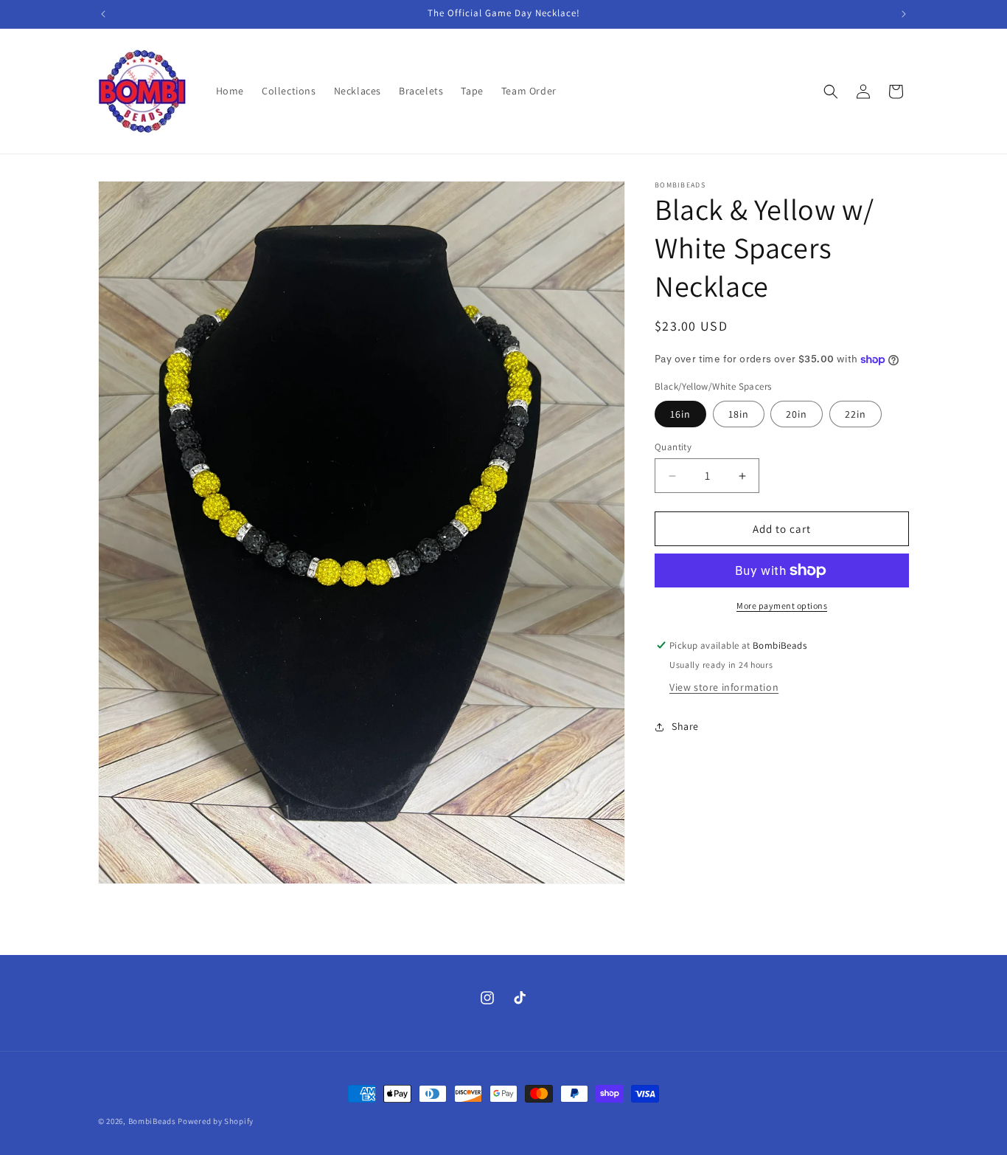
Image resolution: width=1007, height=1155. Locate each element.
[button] (831, 91)
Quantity (673, 447)
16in (680, 414)
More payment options (781, 605)
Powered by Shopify (216, 1121)
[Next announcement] (904, 14)
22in (855, 414)
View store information (723, 687)
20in (796, 414)
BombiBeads (152, 1121)
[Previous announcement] (103, 14)
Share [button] (685, 726)
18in (738, 414)
